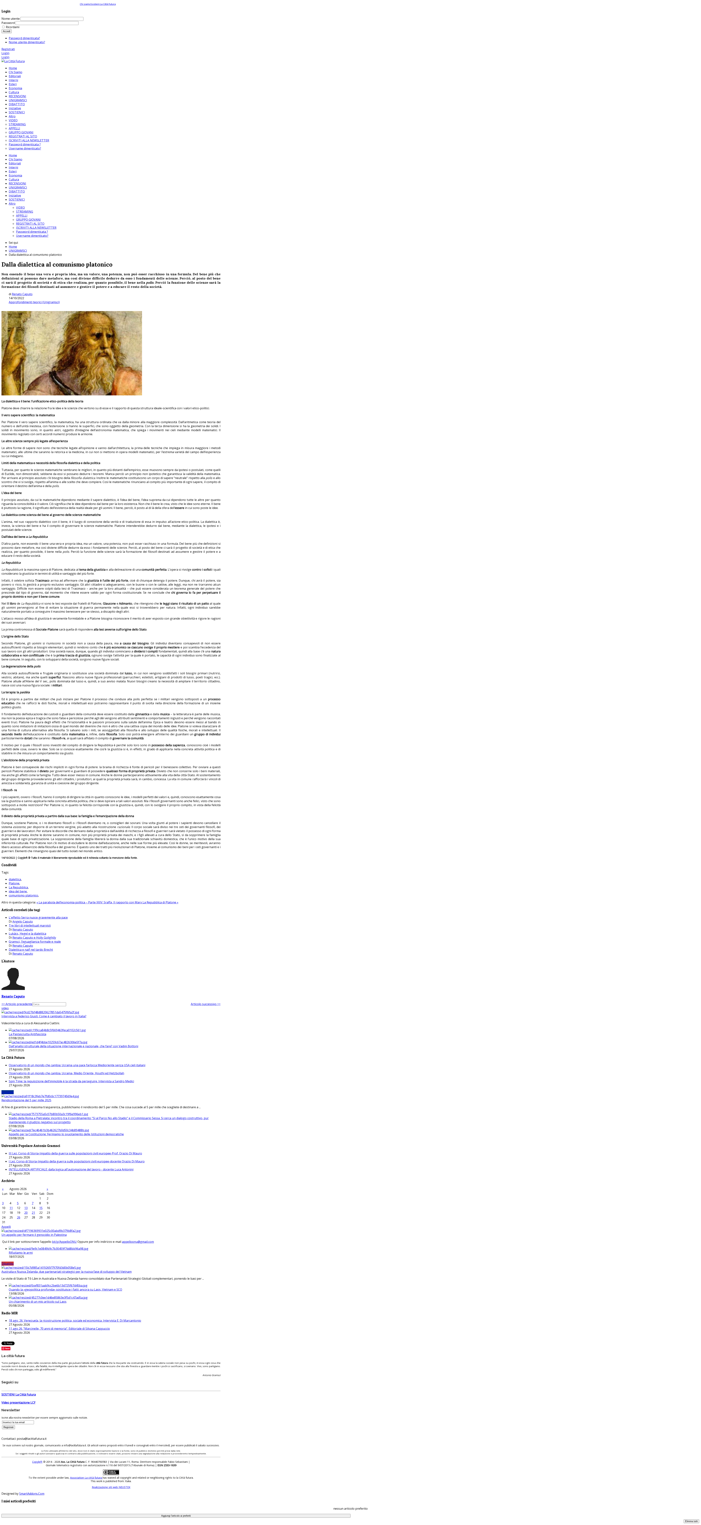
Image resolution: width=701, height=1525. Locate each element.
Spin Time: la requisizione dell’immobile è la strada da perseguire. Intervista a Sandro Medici (71, 1081)
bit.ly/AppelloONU (64, 1242)
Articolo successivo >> (206, 1004)
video (5, 1008)
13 (26, 1208)
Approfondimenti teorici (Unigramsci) (34, 302)
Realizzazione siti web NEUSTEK (111, 1487)
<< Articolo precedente (16, 1004)
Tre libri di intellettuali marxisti (30, 926)
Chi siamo (85, 4)
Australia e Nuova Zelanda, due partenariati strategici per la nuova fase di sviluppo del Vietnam (66, 1272)
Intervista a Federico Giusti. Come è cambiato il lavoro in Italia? (43, 1016)
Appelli (6, 1227)
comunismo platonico (23, 895)
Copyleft (37, 1461)
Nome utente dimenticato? (27, 42)
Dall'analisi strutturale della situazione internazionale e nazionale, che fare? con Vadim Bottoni (73, 1046)
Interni (13, 167)
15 (41, 1208)
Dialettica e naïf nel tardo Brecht (31, 950)
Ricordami (12, 27)
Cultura (14, 179)
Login (5, 53)
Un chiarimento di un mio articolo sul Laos (37, 1302)
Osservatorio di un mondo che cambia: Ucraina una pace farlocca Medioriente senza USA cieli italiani (77, 1065)
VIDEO (20, 208)
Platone (14, 883)
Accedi (6, 31)
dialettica (15, 879)
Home (13, 155)
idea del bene (18, 891)
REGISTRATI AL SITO (30, 224)
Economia (15, 175)
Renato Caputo (22, 294)
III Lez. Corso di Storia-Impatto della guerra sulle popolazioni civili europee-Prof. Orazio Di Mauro (75, 1153)
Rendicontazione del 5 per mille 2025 (26, 1100)
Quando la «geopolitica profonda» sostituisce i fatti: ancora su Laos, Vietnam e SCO (65, 1290)
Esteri (13, 171)
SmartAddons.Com (31, 1494)
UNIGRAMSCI (18, 187)
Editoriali (15, 163)
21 (33, 1213)
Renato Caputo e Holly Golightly (34, 938)
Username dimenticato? (32, 236)
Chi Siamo (15, 159)
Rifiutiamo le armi (21, 1253)
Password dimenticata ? (32, 232)
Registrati (8, 49)
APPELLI (21, 216)
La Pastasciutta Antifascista (27, 1034)
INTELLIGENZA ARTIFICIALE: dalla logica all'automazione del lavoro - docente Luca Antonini (71, 1169)
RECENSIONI (17, 183)
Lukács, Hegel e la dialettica (27, 934)
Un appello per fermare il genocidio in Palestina (34, 1235)
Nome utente (10, 19)
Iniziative (15, 196)
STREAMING (24, 212)
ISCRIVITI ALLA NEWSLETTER (36, 228)
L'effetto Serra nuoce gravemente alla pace (38, 917)
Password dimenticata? (24, 38)
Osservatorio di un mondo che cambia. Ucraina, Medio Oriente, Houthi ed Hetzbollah (66, 1073)
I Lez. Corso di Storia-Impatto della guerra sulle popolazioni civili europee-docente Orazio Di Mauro (77, 1161)
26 (18, 1217)
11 (11, 1208)
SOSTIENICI (17, 200)
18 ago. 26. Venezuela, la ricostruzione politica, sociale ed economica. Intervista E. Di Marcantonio (75, 1321)
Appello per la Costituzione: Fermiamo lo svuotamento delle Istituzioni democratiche (66, 1134)
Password (8, 23)
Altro (12, 204)
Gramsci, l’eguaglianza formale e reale (35, 942)
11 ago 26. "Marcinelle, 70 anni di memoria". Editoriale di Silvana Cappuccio (59, 1329)
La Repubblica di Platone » (160, 902)
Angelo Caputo (22, 921)
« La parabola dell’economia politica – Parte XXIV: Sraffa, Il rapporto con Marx (90, 902)
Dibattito (7, 1264)
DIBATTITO (17, 191)
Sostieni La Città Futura (103, 4)
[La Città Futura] (13, 61)
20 (26, 1213)
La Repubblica (18, 887)
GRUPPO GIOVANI (28, 220)
